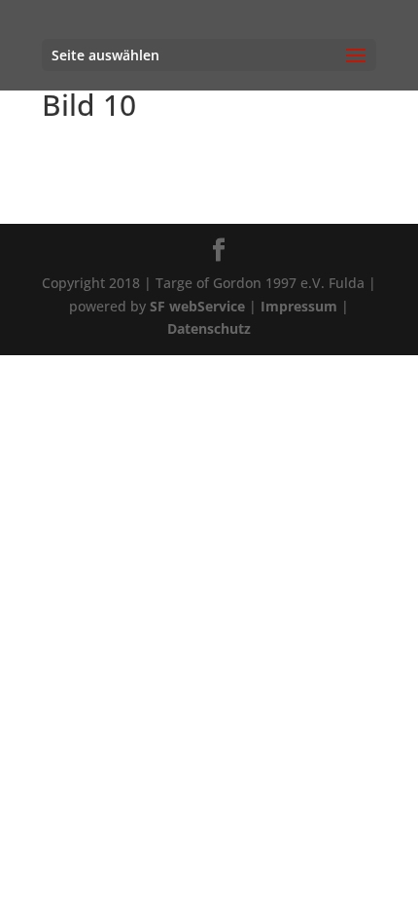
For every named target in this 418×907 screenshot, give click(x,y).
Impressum (299, 306)
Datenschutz (209, 328)
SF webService (197, 306)
